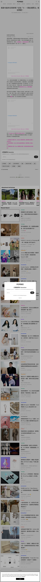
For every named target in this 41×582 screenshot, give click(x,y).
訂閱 (32, 292)
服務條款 (22, 295)
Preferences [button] (23, 576)
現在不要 (20, 297)
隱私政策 (25, 295)
